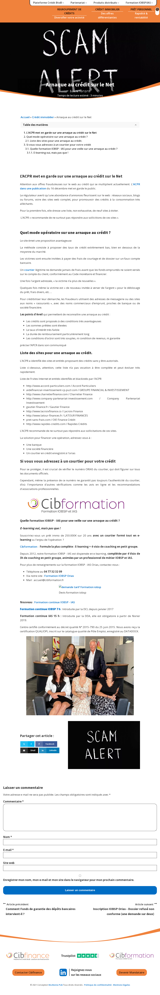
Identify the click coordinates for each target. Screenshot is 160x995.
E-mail (8, 850)
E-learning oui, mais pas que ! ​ (51, 152)
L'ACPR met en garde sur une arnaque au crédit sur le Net (61, 132)
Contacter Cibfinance (28, 972)
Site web (8, 863)
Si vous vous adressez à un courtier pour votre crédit (58, 144)
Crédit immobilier (43, 117)
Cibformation (28, 546)
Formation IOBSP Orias (59, 576)
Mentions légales (121, 984)
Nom (7, 837)
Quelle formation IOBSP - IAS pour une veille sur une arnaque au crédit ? (74, 148)
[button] (49, 3)
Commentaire (13, 801)
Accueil (25, 117)
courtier (29, 270)
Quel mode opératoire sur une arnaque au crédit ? (57, 136)
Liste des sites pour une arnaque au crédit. (56, 141)
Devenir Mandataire (131, 972)
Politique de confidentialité (98, 984)
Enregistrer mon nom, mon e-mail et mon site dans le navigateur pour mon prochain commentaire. (68, 880)
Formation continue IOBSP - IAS (54, 602)
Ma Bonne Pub (56, 984)
